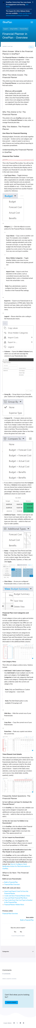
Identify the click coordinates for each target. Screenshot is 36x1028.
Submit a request (11, 1002)
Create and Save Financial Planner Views (17, 896)
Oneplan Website (7, 1023)
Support (5, 29)
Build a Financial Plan (11, 882)
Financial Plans (24, 29)
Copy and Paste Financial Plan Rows (15, 898)
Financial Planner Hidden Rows (14, 904)
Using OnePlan (14, 29)
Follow (31, 46)
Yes (15, 932)
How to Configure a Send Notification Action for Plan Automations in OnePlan (16, 866)
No (21, 932)
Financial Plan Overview (12, 884)
